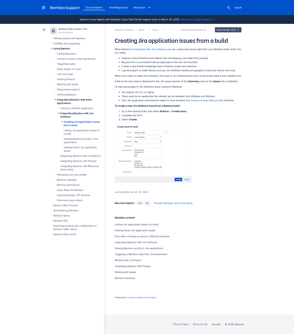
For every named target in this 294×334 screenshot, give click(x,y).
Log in (238, 7)
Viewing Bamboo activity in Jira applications (139, 248)
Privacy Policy (181, 324)
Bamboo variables (67, 179)
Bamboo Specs (61, 215)
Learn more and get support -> (197, 19)
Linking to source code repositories (76, 58)
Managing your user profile (71, 174)
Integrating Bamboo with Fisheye (78, 161)
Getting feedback (66, 94)
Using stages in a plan (69, 68)
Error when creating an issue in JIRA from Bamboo (142, 236)
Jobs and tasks (65, 74)
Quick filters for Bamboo (70, 189)
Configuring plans (66, 53)
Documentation (94, 7)
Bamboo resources (125, 278)
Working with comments (128, 260)
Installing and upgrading (66, 43)
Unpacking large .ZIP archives (73, 195)
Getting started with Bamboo (69, 38)
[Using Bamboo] (168, 29)
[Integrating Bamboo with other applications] (175, 29)
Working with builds (67, 84)
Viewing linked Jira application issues (135, 230)
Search (228, 7)
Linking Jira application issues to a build (136, 224)
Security (216, 324)
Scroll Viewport (149, 297)
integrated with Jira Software (150, 49)
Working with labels (125, 272)
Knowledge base (118, 7)
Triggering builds (66, 63)
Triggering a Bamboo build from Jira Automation (141, 254)
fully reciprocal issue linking (201, 100)
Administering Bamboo (65, 210)
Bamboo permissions (68, 184)
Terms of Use (200, 324)
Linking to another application (76, 108)
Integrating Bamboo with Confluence (80, 155)
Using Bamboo (61, 48)
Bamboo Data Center (65, 234)
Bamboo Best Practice (65, 205)
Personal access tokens (70, 200)
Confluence (131, 297)
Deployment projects (68, 89)
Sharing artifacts (66, 79)
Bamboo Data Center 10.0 (73, 28)
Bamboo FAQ (60, 220)
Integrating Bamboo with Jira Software (136, 242)
